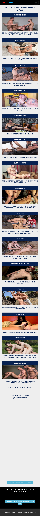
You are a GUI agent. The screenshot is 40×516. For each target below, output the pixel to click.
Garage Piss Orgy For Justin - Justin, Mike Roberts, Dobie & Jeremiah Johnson (20, 207)
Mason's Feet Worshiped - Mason (20, 134)
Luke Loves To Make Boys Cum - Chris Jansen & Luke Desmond (20, 308)
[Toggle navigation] (36, 2)
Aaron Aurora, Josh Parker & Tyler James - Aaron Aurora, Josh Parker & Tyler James (20, 357)
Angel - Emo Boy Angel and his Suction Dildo (20, 332)
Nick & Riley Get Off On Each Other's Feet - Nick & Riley (20, 109)
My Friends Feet (20, 91)
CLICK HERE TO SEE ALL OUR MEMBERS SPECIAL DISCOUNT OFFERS (20, 502)
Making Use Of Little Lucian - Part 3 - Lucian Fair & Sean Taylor (20, 257)
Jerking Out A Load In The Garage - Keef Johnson (20, 283)
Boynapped (20, 213)
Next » (29, 388)
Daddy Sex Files (20, 15)
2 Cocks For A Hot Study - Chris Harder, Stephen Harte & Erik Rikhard (20, 382)
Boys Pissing (20, 188)
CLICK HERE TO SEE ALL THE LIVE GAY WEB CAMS (20, 482)
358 (21, 388)
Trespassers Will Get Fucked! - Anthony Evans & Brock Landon (20, 182)
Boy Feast (20, 314)
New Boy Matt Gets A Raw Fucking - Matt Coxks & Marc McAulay (20, 84)
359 (25, 388)
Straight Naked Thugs (20, 264)
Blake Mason (20, 40)
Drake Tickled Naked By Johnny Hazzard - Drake (20, 157)
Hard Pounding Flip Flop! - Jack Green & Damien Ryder (20, 59)
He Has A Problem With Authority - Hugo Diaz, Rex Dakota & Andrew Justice (20, 34)
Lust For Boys (20, 163)
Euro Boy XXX (20, 338)
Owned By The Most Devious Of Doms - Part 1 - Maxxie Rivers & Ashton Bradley (20, 232)
